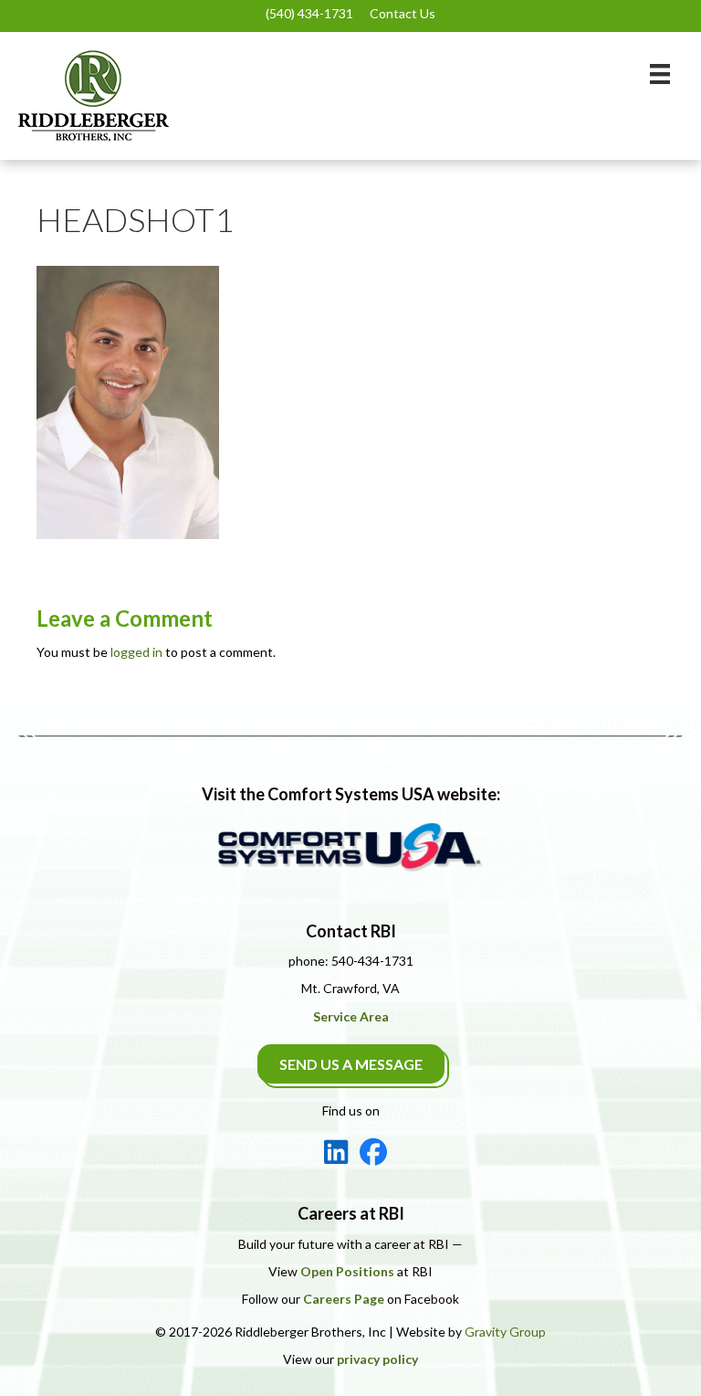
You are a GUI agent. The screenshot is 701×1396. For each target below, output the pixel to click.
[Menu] (660, 73)
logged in (136, 652)
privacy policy (377, 1359)
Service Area (351, 1016)
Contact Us (402, 13)
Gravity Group (505, 1331)
